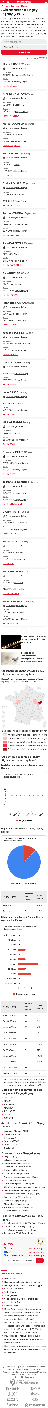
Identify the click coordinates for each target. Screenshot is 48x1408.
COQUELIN (9, 1118)
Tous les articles (20, 1369)
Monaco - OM (10, 1278)
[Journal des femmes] (12, 1388)
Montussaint (20, 612)
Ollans (17, 164)
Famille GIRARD (10, 86)
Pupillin (17, 284)
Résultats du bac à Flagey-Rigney (19, 1226)
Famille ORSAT (10, 414)
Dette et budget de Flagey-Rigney (19, 1183)
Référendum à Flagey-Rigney (17, 1211)
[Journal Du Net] (12, 1394)
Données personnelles (11, 1372)
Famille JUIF (8, 563)
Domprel (18, 582)
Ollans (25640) (10, 1138)
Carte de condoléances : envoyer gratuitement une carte (33, 639)
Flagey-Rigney (21, 82)
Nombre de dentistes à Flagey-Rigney (21, 1177)
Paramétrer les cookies (28, 1372)
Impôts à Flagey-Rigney (15, 1180)
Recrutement (36, 1369)
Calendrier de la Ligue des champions (21, 1299)
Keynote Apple (11, 1305)
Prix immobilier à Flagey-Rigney (18, 1207)
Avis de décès (12, 6)
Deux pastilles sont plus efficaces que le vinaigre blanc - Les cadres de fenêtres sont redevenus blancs (24, 1339)
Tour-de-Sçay (22, 224)
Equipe (21, 1367)
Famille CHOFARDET (12, 504)
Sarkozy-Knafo (10, 1295)
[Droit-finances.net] (35, 1394)
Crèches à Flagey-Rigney (15, 1200)
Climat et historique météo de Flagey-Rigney (24, 1187)
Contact (10, 1369)
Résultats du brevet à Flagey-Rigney (20, 1230)
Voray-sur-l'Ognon (22, 344)
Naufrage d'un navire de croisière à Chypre (23, 1285)
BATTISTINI (9, 1104)
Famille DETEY (9, 474)
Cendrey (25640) (11, 1141)
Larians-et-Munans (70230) (16, 1131)
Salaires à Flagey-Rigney (15, 1160)
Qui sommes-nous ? (10, 1367)
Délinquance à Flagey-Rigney (17, 1167)
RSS (28, 1369)
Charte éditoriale (32, 1367)
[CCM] (35, 1388)
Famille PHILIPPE (11, 593)
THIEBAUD (9, 1098)
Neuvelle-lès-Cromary (25, 75)
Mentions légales (18, 1374)
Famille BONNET (10, 354)
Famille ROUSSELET (12, 205)
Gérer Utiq (42, 1372)
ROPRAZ (8, 1114)
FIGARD (7, 1101)
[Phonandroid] (35, 1405)
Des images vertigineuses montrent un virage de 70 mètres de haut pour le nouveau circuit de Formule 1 (25, 1349)
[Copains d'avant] (12, 1399)
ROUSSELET (10, 1111)
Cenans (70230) (11, 1144)
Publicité (42, 1367)
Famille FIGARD (10, 325)
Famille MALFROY (11, 116)
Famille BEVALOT (11, 623)
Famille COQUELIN (11, 145)
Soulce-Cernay (21, 373)
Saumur (18, 135)
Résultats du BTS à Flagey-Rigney (19, 1233)
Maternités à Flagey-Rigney (16, 1204)
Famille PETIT (9, 175)
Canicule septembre (13, 1289)
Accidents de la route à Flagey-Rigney (21, 1190)
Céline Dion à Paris (12, 1302)
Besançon (19, 105)
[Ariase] (12, 1404)
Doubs (24, 6)
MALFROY (8, 1108)
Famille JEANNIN (11, 384)
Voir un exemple (36, 1248)
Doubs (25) (9, 1148)
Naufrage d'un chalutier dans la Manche (22, 1282)
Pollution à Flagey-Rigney (15, 1170)
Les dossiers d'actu (14, 1255)
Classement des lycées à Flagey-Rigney (22, 1194)
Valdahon (18, 403)
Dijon (16, 254)
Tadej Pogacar (10, 1292)
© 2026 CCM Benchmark (24, 1377)
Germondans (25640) (13, 1134)
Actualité (10, 1248)
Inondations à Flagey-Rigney (17, 1173)
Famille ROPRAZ (10, 295)
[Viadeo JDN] (35, 1399)
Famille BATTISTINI (12, 265)
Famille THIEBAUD (11, 235)
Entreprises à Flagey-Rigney (17, 1163)
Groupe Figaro (31, 1374)
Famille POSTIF (10, 534)
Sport (8, 1252)
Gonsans (19, 553)
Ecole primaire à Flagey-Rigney (18, 1197)
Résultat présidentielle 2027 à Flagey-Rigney (24, 1223)
